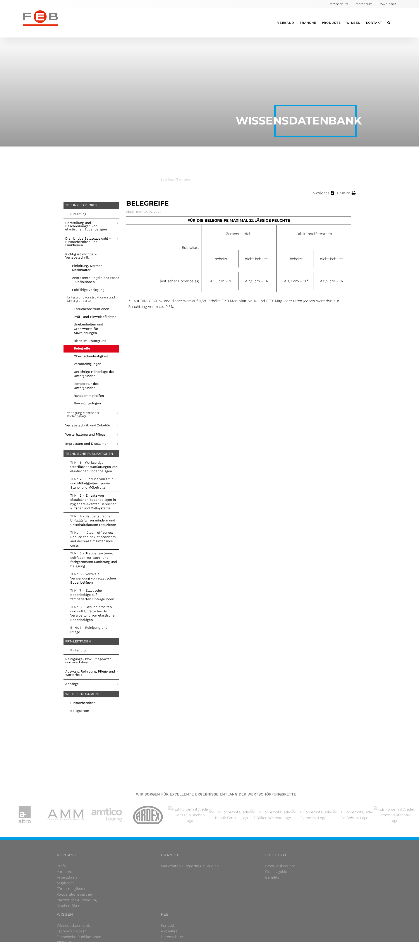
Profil (61, 866)
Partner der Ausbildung (77, 900)
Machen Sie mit (70, 905)
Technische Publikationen (79, 937)
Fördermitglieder (71, 888)
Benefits (272, 877)
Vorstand (64, 871)
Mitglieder (65, 883)
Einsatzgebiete (278, 871)
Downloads (320, 193)
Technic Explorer (71, 931)
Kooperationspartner (74, 894)
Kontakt (167, 925)
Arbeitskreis (67, 877)
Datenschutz (172, 937)
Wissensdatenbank (73, 925)
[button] (389, 22)
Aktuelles (169, 931)
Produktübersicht (280, 866)
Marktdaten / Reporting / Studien (190, 866)
